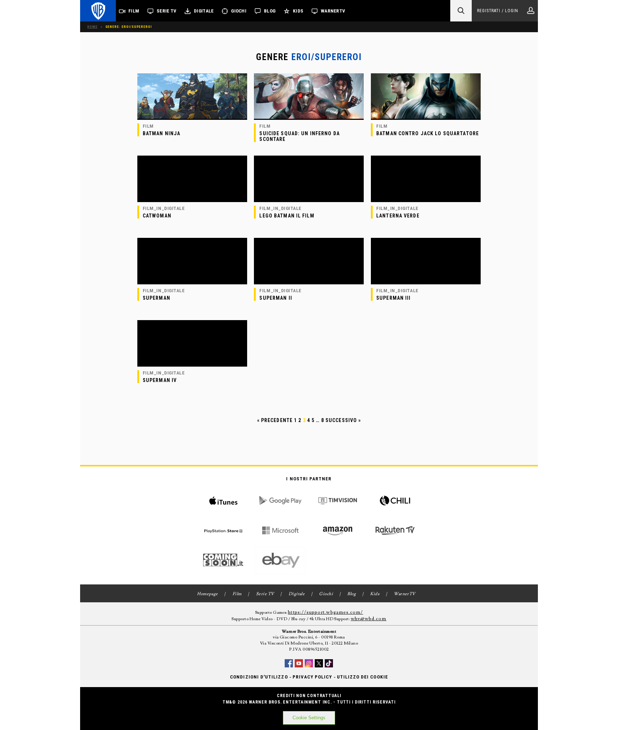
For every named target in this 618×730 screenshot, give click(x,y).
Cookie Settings (309, 717)
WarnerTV (333, 11)
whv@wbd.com (369, 619)
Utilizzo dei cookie (362, 677)
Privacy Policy (312, 677)
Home (92, 27)
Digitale (204, 11)
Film (133, 11)
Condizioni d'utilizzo (259, 677)
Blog (269, 11)
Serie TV (166, 11)
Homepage (207, 594)
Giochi (238, 11)
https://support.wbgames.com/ (325, 612)
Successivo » (343, 420)
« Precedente (275, 420)
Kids (298, 11)
